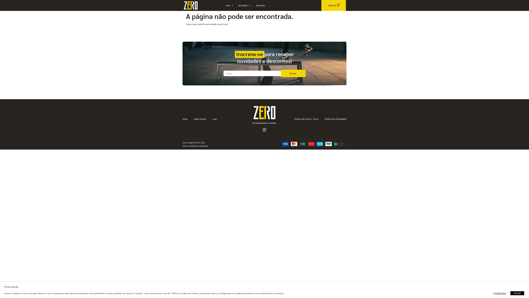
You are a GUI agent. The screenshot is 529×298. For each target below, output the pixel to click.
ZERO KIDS (260, 5)
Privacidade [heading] (11, 286)
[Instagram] (264, 130)
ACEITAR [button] (517, 293)
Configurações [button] (499, 293)
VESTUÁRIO (243, 5)
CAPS (228, 5)
